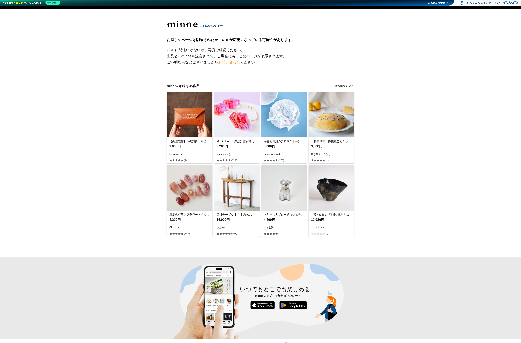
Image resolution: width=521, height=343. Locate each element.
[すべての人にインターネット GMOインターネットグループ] (492, 3)
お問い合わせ (229, 62)
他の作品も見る (344, 86)
